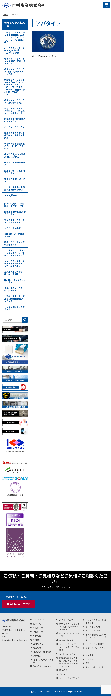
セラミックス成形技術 (69, 678)
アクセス (37, 655)
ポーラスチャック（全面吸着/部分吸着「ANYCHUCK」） (14, 50)
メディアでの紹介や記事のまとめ (96, 621)
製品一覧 (37, 623)
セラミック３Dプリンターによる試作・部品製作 (69, 647)
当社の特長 (38, 643)
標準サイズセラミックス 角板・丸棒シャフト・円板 (14, 72)
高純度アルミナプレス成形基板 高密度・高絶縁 (14, 135)
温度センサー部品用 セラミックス (14, 172)
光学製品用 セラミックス (14, 163)
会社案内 (37, 639)
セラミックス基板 (12, 228)
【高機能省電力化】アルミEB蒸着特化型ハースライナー (14, 299)
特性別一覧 (38, 631)
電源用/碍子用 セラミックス (15, 196)
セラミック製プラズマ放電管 (14, 308)
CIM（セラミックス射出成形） (14, 235)
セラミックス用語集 (95, 644)
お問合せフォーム (20, 603)
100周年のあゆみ (67, 619)
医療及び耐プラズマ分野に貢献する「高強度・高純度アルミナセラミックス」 (69, 662)
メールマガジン (93, 630)
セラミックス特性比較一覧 (69, 635)
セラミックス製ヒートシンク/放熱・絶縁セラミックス (14, 61)
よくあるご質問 (93, 626)
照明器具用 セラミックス (14, 180)
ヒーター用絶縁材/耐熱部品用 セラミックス (14, 188)
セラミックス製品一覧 (14, 24)
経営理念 (37, 647)
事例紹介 (37, 635)
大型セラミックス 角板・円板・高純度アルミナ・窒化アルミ (14, 263)
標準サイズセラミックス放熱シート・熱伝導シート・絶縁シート (14, 111)
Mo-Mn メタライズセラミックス (15, 281)
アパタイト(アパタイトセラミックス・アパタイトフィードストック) (14, 253)
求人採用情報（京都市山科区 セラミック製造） (96, 637)
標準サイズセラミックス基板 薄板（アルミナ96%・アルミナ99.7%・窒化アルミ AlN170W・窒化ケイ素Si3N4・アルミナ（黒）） (14, 87)
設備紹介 (63, 670)
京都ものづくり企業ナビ (96, 649)
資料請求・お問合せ (42, 666)
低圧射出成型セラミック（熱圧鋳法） (14, 289)
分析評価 (63, 674)
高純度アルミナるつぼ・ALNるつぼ (13, 273)
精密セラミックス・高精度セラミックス (14, 243)
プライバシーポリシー (96, 667)
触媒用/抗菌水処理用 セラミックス (15, 213)
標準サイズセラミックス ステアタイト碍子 (14, 101)
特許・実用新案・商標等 (43, 661)
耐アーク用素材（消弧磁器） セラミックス (14, 204)
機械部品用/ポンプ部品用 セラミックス (14, 155)
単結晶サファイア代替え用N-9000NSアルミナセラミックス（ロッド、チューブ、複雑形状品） (14, 37)
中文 (88, 663)
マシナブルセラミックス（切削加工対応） (14, 221)
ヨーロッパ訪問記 (67, 653)
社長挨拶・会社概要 (42, 651)
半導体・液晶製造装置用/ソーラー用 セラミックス (15, 146)
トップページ (39, 619)
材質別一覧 (38, 627)
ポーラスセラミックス (14, 127)
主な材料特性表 (66, 640)
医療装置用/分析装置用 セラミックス (14, 120)
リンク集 (90, 655)
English (89, 659)
